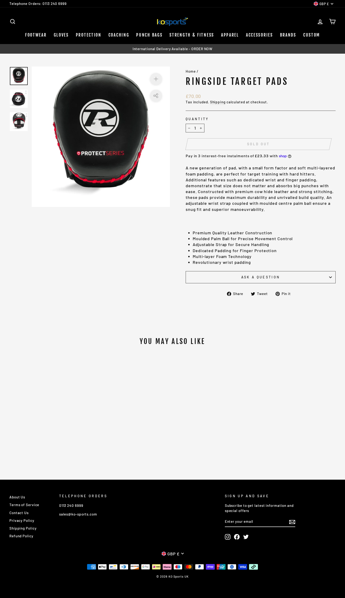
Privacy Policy (21, 520)
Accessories (259, 34)
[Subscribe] (292, 522)
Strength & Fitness (191, 34)
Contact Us (19, 513)
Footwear (36, 34)
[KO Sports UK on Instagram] (227, 537)
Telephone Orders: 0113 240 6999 (38, 3)
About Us (17, 497)
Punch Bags (149, 34)
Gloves (61, 34)
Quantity (197, 119)
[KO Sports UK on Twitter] (246, 537)
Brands (288, 34)
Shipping (218, 102)
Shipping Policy (23, 528)
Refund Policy (21, 536)
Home (191, 71)
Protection (88, 34)
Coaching (118, 34)
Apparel (230, 34)
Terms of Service (24, 505)
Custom (311, 34)
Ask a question (260, 277)
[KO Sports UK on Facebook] (237, 537)
